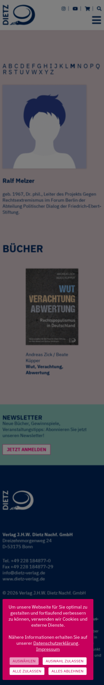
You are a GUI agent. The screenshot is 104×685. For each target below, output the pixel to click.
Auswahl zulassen (65, 661)
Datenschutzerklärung (55, 643)
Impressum (48, 649)
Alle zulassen (27, 671)
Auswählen (24, 661)
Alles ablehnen (67, 671)
